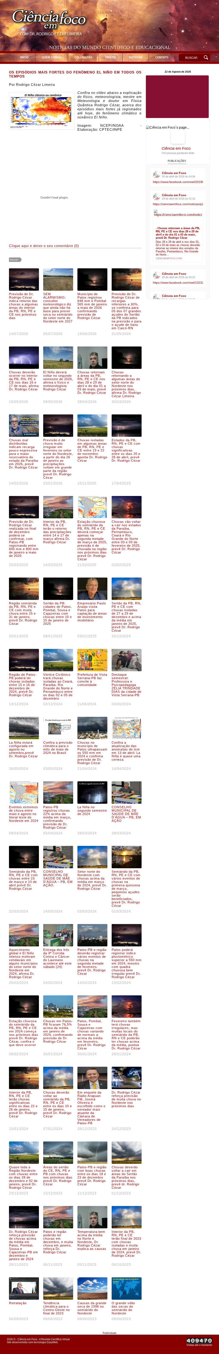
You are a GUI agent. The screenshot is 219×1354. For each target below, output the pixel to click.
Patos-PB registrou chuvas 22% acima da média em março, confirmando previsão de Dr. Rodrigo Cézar (57, 817)
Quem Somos (51, 57)
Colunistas (83, 57)
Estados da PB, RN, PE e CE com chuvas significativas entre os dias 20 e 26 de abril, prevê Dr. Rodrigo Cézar (126, 450)
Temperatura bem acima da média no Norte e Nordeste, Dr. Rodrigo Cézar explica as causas (91, 1240)
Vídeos (110, 57)
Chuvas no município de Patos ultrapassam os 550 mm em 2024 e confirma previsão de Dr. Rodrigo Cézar (92, 753)
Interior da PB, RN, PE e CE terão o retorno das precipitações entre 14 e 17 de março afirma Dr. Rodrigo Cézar (57, 532)
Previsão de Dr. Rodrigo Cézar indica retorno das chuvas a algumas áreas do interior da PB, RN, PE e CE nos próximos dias (23, 306)
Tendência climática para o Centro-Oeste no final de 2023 (56, 1308)
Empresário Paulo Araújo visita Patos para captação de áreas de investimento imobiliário (92, 612)
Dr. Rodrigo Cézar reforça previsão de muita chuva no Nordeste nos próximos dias (126, 1099)
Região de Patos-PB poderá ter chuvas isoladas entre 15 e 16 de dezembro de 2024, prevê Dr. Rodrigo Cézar (23, 685)
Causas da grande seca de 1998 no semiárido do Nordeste (92, 1308)
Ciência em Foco (176, 148)
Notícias (135, 57)
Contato (161, 57)
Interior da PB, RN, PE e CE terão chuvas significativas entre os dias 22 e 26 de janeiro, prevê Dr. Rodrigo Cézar (23, 1104)
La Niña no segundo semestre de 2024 (92, 810)
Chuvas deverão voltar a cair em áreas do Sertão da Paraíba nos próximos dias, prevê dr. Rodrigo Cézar (125, 1177)
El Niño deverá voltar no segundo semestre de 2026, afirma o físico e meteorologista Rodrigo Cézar (58, 381)
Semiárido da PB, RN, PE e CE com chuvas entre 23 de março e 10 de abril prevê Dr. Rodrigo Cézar (23, 880)
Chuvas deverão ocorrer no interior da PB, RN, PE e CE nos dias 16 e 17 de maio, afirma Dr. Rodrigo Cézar (24, 381)
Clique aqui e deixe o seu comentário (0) (44, 246)
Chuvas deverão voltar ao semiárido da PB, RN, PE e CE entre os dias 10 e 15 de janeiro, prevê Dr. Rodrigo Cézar (57, 1104)
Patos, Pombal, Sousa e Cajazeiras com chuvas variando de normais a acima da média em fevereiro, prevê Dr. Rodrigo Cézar (91, 1034)
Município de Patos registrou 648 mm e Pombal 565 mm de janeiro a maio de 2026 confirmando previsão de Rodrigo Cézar (92, 306)
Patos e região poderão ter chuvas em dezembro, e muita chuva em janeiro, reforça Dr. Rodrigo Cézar (58, 1242)
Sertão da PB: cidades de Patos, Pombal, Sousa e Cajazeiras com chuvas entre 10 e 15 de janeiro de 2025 (57, 613)
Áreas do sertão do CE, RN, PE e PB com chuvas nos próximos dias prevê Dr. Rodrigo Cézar (58, 1176)
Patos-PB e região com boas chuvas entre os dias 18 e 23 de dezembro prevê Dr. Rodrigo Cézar (92, 1176)
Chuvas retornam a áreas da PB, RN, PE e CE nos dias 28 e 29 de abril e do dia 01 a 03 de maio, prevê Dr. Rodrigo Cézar (91, 382)
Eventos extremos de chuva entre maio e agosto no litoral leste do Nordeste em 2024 (23, 813)
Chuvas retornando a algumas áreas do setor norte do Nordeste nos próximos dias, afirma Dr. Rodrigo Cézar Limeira (126, 384)
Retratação (18, 1303)
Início (24, 57)
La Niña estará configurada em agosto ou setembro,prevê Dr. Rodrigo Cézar (23, 749)
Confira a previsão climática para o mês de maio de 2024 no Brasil (58, 748)
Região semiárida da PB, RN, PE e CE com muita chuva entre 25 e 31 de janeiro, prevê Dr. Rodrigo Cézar (23, 613)
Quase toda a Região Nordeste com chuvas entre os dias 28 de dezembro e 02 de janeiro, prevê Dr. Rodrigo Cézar (23, 1177)
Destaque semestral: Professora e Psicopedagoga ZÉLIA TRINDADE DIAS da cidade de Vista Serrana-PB (126, 685)
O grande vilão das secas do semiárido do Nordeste (123, 1308)
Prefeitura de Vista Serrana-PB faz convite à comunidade (92, 680)
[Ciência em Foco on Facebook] (178, 137)
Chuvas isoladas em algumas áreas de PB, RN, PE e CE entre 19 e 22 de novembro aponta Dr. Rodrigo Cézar (92, 450)
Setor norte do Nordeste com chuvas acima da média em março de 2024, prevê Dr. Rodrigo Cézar (92, 880)
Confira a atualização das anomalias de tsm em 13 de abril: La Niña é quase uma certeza (126, 751)
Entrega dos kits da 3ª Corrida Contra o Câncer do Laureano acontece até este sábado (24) (57, 958)
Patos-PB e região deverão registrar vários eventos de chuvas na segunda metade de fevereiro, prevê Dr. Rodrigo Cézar (92, 961)
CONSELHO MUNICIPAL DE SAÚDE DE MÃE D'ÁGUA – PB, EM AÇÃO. (58, 878)
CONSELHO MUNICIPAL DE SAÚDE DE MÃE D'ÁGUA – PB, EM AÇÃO (126, 813)
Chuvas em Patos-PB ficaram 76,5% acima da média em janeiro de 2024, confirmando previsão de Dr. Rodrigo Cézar (58, 1031)
